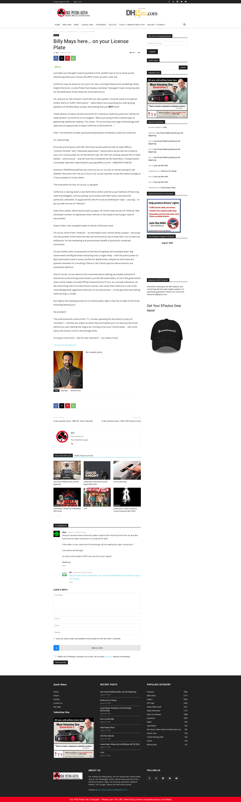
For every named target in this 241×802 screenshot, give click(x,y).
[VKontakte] (169, 778)
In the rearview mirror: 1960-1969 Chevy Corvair (121, 421)
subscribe (109, 656)
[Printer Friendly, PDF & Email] (97, 66)
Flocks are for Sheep (168, 171)
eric (57, 52)
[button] (185, 25)
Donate (161, 24)
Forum (56, 695)
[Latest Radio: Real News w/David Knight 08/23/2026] (97, 470)
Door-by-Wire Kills (120, 482)
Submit (152, 52)
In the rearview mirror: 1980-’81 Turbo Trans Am (73, 421)
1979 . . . (86, 509)
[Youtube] (176, 778)
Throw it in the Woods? (64, 345)
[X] (61, 58)
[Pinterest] (67, 58)
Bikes (76, 24)
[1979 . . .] (97, 497)
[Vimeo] (162, 778)
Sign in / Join (78, 2)
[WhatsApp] (73, 58)
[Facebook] (55, 58)
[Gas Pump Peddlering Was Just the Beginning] (67, 470)
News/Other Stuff (136, 24)
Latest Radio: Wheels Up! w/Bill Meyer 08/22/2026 (120, 744)
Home (57, 24)
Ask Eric (151, 24)
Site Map (57, 707)
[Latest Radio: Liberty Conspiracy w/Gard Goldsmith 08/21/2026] (127, 497)
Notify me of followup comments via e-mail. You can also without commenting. (93, 656)
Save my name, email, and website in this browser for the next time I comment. (88, 639)
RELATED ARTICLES (63, 455)
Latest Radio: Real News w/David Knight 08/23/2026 (115, 709)
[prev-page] (55, 516)
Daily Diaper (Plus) (168, 187)
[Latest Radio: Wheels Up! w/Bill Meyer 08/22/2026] (67, 497)
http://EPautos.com (77, 436)
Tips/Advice (101, 24)
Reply (64, 565)
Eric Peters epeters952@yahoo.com (112, 790)
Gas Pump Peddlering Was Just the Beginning (118, 692)
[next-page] (59, 516)
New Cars (67, 24)
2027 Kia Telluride (107, 736)
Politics (112, 24)
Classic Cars (87, 24)
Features (57, 478)
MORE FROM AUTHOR (83, 455)
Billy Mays (64, 390)
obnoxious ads (76, 390)
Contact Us (58, 703)
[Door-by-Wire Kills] (127, 470)
